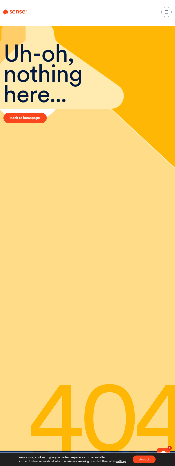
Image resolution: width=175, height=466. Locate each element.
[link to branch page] (15, 12)
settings (121, 461)
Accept (144, 459)
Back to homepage (25, 118)
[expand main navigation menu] (166, 12)
